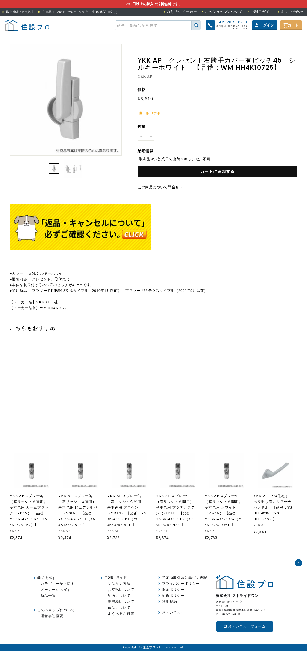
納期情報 (146, 151)
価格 (142, 89)
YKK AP (145, 76)
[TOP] (27, 25)
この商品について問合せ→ (160, 187)
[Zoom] (65, 99)
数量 (142, 126)
